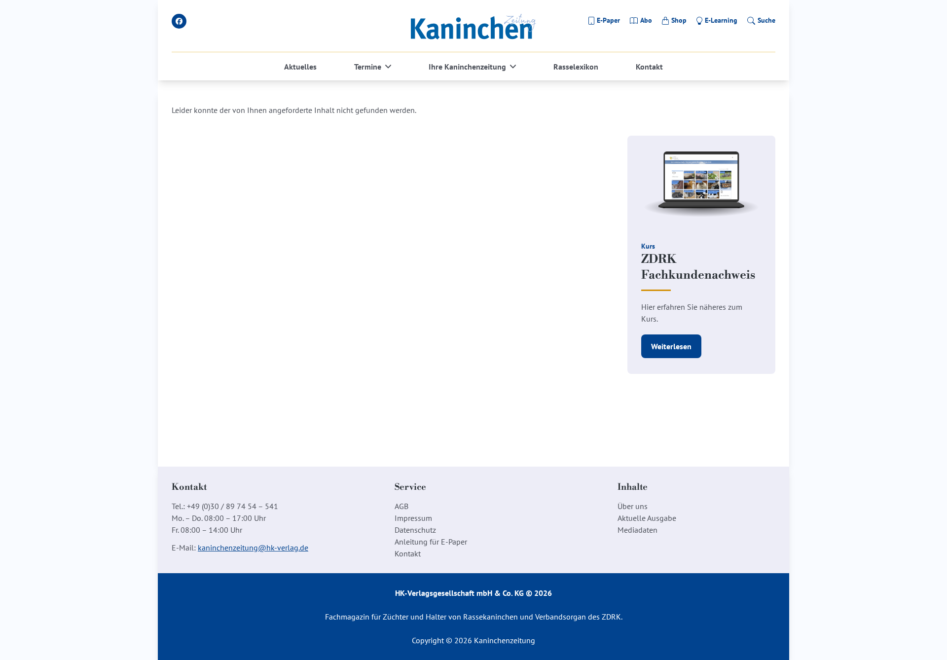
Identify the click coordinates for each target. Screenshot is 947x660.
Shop (679, 20)
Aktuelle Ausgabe (647, 518)
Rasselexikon (575, 67)
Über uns (633, 506)
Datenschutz (415, 530)
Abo (646, 20)
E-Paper (608, 20)
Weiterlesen (671, 346)
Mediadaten (637, 530)
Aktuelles (300, 67)
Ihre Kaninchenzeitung (467, 67)
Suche (766, 20)
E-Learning (721, 20)
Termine (367, 67)
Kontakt (649, 67)
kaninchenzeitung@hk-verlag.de (253, 547)
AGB (401, 506)
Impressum (413, 518)
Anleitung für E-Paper (431, 542)
